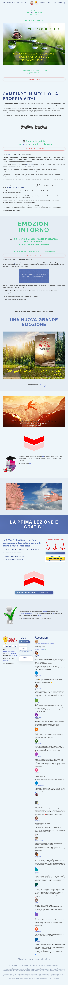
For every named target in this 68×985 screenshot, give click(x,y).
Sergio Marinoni (38, 743)
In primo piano (24, 641)
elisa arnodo (37, 941)
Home (4, 2)
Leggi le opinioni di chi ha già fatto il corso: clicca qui (34, 592)
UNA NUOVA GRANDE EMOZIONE (34, 321)
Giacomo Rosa (38, 717)
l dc (35, 917)
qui (23, 144)
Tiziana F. (37, 872)
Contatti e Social (51, 2)
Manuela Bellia (38, 688)
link (53, 613)
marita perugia (38, 756)
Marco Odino (6, 660)
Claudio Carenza (38, 702)
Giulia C (36, 886)
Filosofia (23, 648)
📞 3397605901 (12, 653)
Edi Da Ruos (37, 797)
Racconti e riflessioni (26, 658)
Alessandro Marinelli (39, 840)
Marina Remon (38, 856)
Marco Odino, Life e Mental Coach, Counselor (44, 643)
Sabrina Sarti (37, 820)
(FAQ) (39, 615)
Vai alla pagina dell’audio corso (34, 148)
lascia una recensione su (40, 649)
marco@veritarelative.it (26, 613)
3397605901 (13, 655)
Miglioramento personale (26, 653)
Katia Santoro (37, 772)
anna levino (37, 804)
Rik (35, 731)
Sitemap (60, 2)
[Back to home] (34, 2)
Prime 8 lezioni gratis (34, 79)
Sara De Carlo (38, 931)
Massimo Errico (38, 675)
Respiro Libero (11, 2)
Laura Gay (37, 655)
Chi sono (43, 2)
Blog (26, 2)
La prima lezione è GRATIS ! (34, 524)
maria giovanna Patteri (39, 785)
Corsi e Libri (20, 2)
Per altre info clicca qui (34, 255)
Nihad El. (36, 902)
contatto (44, 611)
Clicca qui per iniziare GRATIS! (55, 552)
